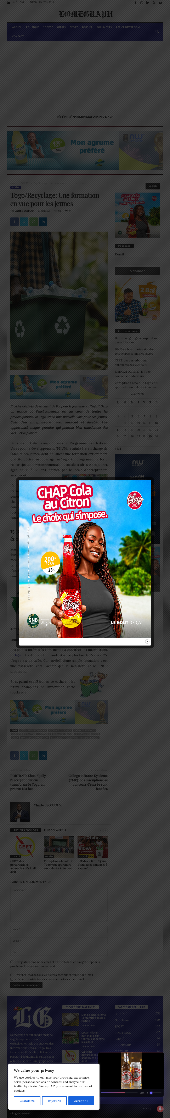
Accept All (81, 1101)
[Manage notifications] (160, 1109)
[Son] (151, 1056)
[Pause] (144, 1056)
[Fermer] (159, 1056)
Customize (27, 1101)
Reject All (54, 1101)
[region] (54, 1087)
